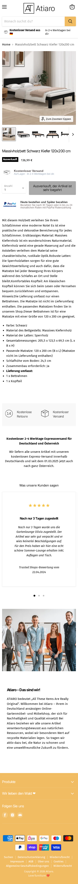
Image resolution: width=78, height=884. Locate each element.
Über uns (43, 861)
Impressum (17, 861)
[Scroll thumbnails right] (72, 134)
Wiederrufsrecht (60, 857)
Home (6, 44)
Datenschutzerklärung (31, 857)
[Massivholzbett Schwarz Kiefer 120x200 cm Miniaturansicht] (9, 134)
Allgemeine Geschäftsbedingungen (27, 865)
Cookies (58, 861)
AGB (30, 861)
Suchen (8, 857)
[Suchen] (70, 21)
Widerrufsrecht (62, 865)
